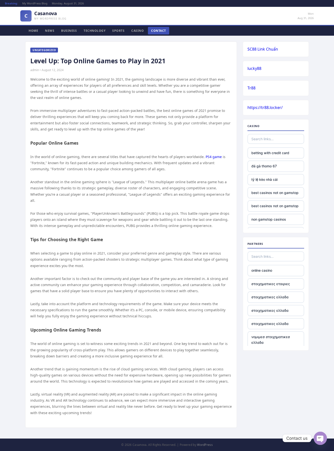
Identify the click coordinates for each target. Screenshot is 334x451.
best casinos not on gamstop (275, 193)
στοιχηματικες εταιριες (270, 284)
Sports (118, 31)
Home (33, 31)
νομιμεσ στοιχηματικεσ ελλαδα (270, 339)
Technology (94, 31)
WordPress (205, 445)
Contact (158, 31)
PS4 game (214, 156)
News (49, 31)
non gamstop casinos (268, 219)
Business (69, 31)
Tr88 (251, 88)
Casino (137, 31)
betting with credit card (270, 153)
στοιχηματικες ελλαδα (270, 297)
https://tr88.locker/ (265, 107)
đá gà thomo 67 (264, 166)
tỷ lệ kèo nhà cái (264, 179)
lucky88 (254, 68)
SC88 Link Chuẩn (262, 49)
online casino (261, 270)
